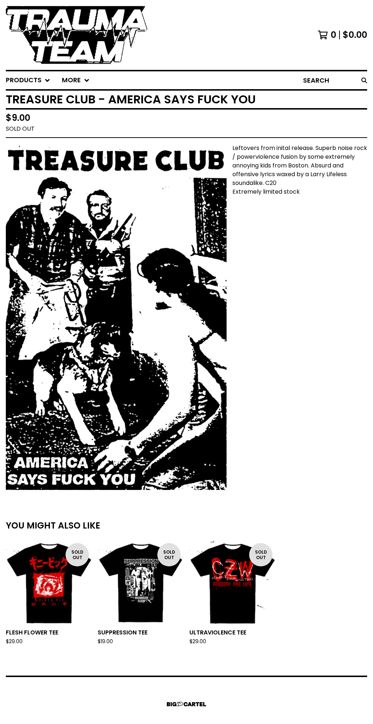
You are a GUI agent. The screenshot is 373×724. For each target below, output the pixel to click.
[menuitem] (28, 80)
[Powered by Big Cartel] (186, 704)
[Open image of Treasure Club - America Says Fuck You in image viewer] (116, 317)
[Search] (364, 80)
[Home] (77, 35)
